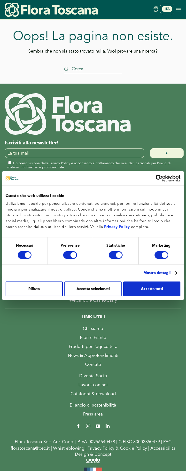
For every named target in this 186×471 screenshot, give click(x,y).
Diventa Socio (93, 376)
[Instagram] (88, 425)
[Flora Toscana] (68, 114)
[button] (178, 9)
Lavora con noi (93, 385)
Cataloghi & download (93, 394)
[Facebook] (78, 425)
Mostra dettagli (157, 273)
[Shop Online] (155, 9)
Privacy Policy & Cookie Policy (117, 448)
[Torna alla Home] (51, 10)
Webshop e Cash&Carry (93, 300)
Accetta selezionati (93, 288)
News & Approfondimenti (93, 355)
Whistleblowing (68, 448)
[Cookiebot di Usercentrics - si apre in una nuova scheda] (159, 178)
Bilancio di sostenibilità (93, 405)
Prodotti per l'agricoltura (93, 346)
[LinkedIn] (107, 425)
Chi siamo (93, 328)
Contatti (93, 364)
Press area (93, 414)
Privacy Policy (117, 226)
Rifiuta (34, 288)
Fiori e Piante (93, 337)
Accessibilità (163, 448)
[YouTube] (97, 425)
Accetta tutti (152, 288)
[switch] (70, 255)
